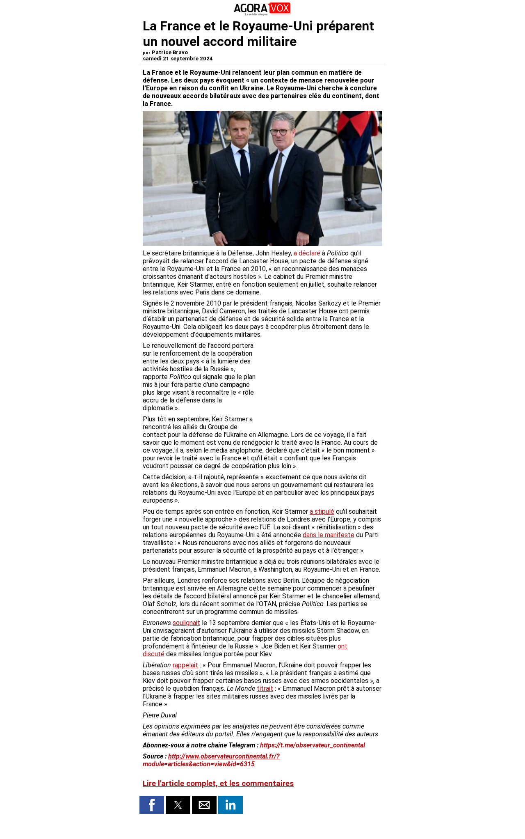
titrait (265, 688)
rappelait (185, 665)
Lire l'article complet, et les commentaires (218, 783)
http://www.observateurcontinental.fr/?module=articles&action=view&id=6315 (211, 760)
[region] (320, 385)
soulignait (186, 623)
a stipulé (322, 511)
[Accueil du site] (262, 14)
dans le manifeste (328, 535)
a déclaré (307, 253)
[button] (151, 805)
